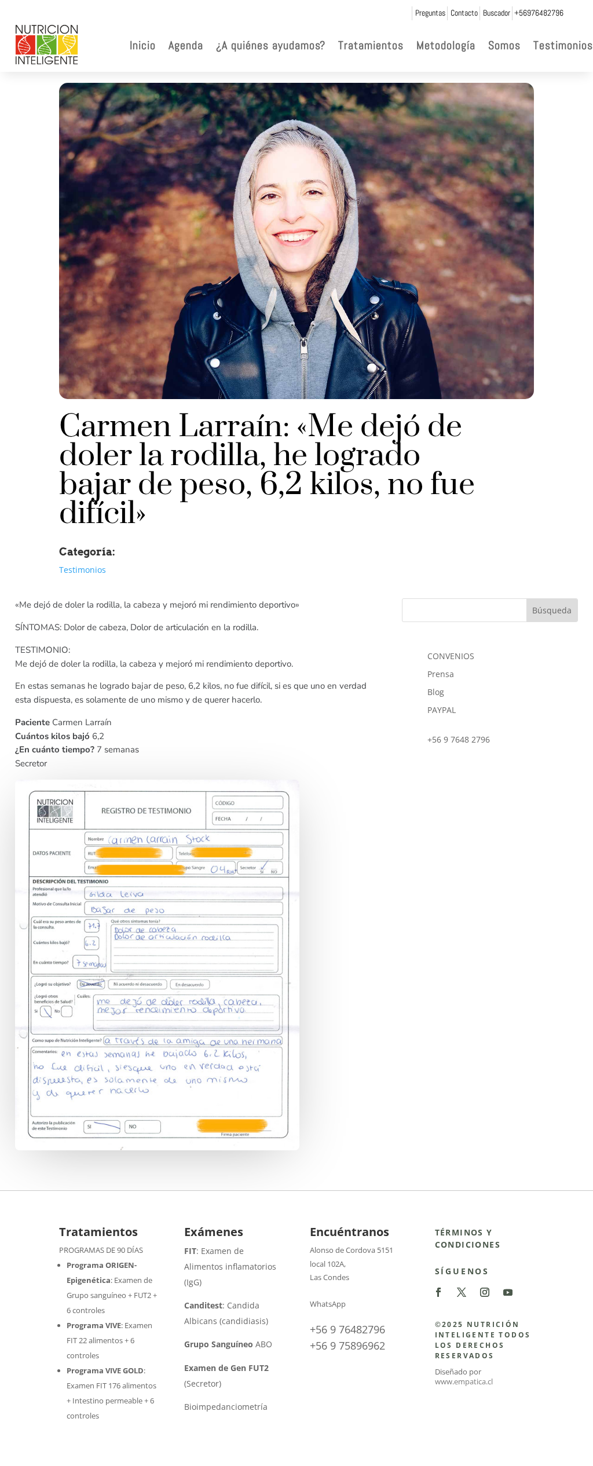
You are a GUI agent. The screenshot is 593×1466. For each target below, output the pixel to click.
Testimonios (563, 45)
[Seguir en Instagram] (484, 1292)
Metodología (445, 45)
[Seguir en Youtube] (508, 1292)
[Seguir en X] (461, 1292)
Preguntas (430, 13)
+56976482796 (538, 13)
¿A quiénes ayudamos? (270, 45)
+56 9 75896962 (347, 1345)
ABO (228, 1344)
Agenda (186, 45)
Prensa (440, 673)
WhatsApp (328, 1304)
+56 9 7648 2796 (458, 739)
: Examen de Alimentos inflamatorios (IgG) (230, 1266)
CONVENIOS (450, 655)
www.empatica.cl (464, 1381)
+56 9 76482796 (347, 1329)
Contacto (464, 13)
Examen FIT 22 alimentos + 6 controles (109, 1340)
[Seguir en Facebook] (438, 1292)
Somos (504, 45)
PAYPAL (441, 709)
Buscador (496, 13)
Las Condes (329, 1277)
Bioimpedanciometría (226, 1406)
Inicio (143, 45)
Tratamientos (371, 45)
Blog (435, 691)
